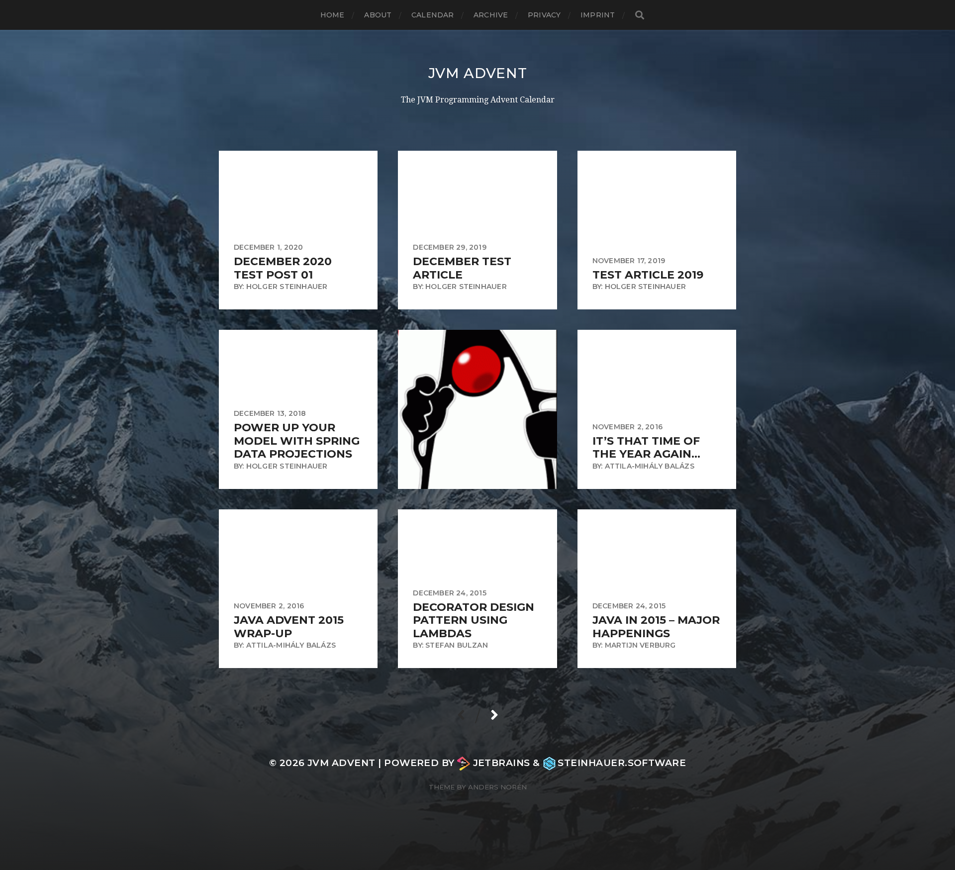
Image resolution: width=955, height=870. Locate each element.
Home (332, 14)
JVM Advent (477, 73)
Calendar (432, 14)
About (377, 14)
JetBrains (501, 763)
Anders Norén (497, 787)
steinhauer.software (622, 763)
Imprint (597, 14)
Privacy (544, 14)
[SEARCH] (640, 15)
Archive (491, 14)
